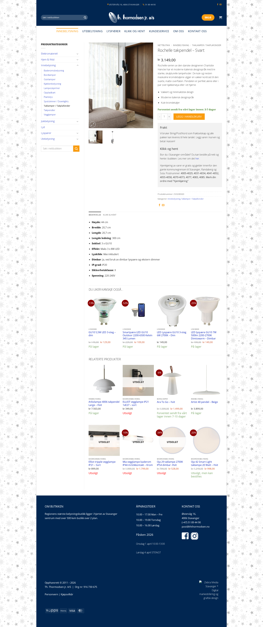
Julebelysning (48, 121)
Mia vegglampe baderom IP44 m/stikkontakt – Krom (138, 463)
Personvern (51, 594)
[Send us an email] (220, 4)
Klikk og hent (134, 31)
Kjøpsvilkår (67, 594)
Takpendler (49, 110)
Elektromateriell (49, 53)
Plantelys (48, 97)
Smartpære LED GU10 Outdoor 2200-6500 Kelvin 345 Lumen (137, 335)
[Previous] (93, 85)
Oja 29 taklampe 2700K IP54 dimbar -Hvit (170, 463)
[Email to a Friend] (163, 205)
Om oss (178, 31)
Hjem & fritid (47, 59)
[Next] (148, 85)
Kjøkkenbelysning (52, 83)
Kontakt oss (197, 31)
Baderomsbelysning (54, 70)
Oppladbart (49, 92)
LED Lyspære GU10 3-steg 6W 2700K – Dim (171, 334)
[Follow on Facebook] (218, 4)
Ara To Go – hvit (166, 402)
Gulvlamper (49, 79)
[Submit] (85, 17)
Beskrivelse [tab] (95, 214)
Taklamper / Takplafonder (57, 105)
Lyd (43, 127)
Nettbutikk (164, 45)
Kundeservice (159, 31)
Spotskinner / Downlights (56, 101)
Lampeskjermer (52, 88)
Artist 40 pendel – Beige (204, 402)
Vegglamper (50, 114)
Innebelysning (67, 31)
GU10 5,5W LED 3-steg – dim (102, 334)
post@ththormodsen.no (196, 526)
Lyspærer (113, 31)
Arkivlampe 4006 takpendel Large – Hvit (104, 403)
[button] (220, 17)
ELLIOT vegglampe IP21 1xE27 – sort (136, 403)
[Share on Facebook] (159, 205)
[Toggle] (77, 54)
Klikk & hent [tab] (109, 214)
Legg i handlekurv (189, 116)
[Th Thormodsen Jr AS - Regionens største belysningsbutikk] (131, 17)
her (197, 158)
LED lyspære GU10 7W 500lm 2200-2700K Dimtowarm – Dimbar (203, 335)
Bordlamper (50, 74)
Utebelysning (92, 31)
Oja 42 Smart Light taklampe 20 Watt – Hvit (204, 463)
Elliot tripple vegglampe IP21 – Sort (102, 463)
